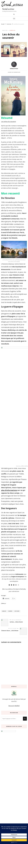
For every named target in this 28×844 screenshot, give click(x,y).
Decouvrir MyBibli (14, 706)
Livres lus (12, 30)
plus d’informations (9, 490)
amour (4, 611)
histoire (17, 611)
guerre (10, 611)
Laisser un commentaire (14, 72)
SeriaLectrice (8, 8)
